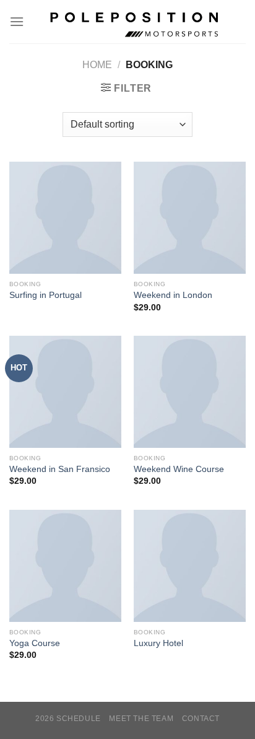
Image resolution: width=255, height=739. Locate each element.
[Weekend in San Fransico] (65, 392)
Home (97, 64)
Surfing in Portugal (45, 295)
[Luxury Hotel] (190, 566)
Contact (201, 718)
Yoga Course (34, 643)
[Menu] (16, 21)
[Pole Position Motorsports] (134, 21)
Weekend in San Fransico (59, 469)
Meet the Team (141, 718)
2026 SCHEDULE (68, 718)
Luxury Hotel (158, 643)
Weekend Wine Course (179, 469)
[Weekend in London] (190, 218)
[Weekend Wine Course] (190, 392)
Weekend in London (173, 295)
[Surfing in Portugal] (65, 218)
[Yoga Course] (65, 566)
